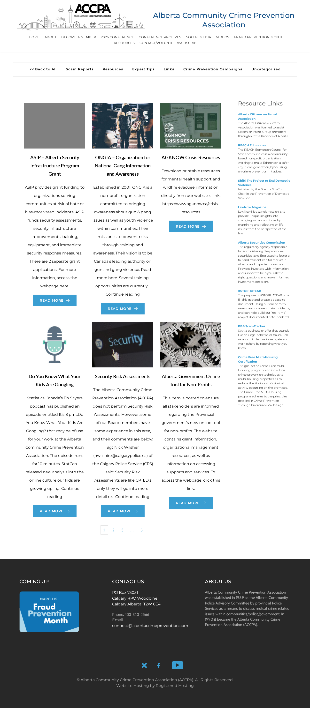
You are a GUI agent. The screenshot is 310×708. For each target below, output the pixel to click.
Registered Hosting (175, 685)
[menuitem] (34, 37)
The (241, 123)
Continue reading (123, 294)
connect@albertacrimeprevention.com (150, 625)
